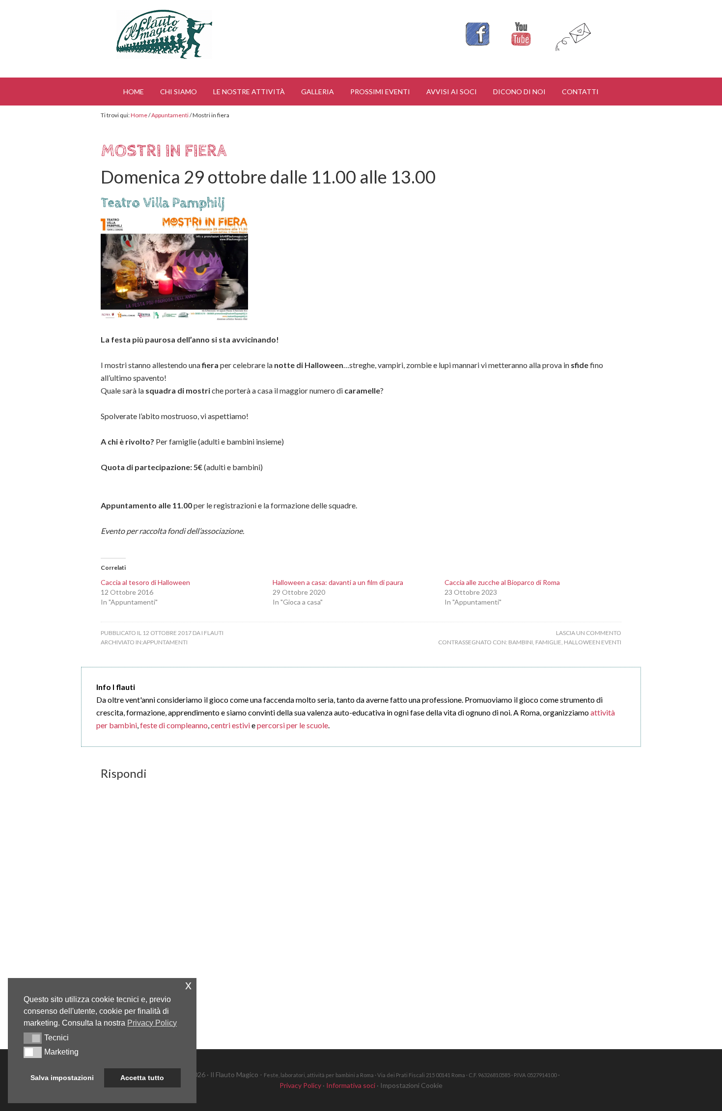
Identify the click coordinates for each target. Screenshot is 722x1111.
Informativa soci (350, 1085)
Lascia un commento (588, 632)
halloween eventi (592, 642)
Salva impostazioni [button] (62, 1078)
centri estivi (230, 725)
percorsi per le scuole (292, 725)
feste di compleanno (174, 725)
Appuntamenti (165, 642)
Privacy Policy (300, 1085)
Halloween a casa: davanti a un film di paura (338, 582)
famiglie (548, 642)
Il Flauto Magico (164, 34)
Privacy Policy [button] (152, 1023)
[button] (33, 1037)
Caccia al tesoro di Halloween (145, 582)
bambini (520, 642)
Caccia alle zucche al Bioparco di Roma (502, 582)
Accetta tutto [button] (142, 1078)
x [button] (188, 985)
